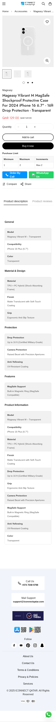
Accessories (21, 11)
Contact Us (28, 663)
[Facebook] (14, 645)
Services (28, 683)
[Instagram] (35, 645)
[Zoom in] (47, 60)
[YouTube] (21, 645)
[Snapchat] (42, 645)
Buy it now (28, 146)
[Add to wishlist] (47, 21)
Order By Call (15, 175)
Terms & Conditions (28, 670)
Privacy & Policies (28, 677)
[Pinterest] (28, 645)
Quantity (7, 127)
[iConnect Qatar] (28, 3)
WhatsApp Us (42, 175)
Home (5, 11)
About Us (28, 656)
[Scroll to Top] (50, 705)
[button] (50, 3)
